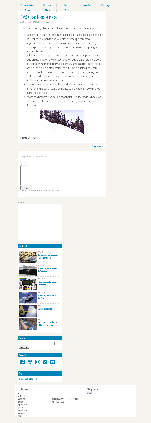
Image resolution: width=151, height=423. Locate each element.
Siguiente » (98, 146)
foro (19, 415)
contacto (21, 399)
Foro (67, 10)
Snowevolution (27, 5)
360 (21, 378)
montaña (21, 413)
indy (36, 378)
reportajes (22, 404)
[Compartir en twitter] (99, 138)
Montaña (86, 5)
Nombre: (24, 162)
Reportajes (106, 5)
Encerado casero (44, 309)
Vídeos (47, 10)
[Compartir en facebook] (102, 138)
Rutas (66, 5)
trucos (20, 407)
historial (21, 396)
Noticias (47, 5)
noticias (21, 401)
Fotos (27, 10)
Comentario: (26, 165)
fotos (20, 393)
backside (29, 379)
